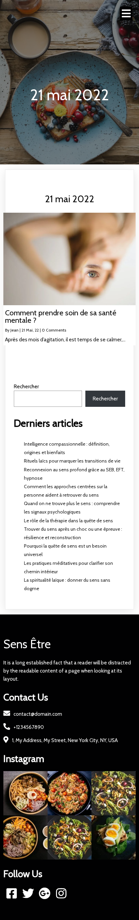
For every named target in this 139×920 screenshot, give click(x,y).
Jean (14, 330)
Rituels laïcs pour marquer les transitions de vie (72, 461)
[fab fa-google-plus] (44, 893)
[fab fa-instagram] (61, 893)
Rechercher (26, 387)
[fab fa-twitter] (28, 893)
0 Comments (54, 330)
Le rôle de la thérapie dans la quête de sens (68, 521)
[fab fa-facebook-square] (11, 893)
